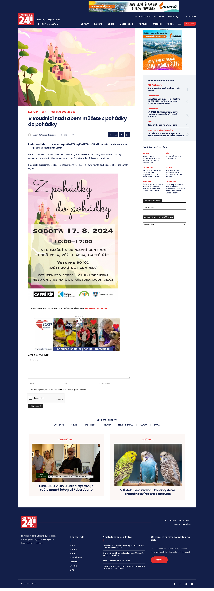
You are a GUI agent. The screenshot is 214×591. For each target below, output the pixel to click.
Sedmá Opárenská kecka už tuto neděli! (164, 89)
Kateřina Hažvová (47, 135)
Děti (44, 112)
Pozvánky (147, 181)
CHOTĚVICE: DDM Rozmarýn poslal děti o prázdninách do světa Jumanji (166, 134)
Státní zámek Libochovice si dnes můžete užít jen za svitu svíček (151, 159)
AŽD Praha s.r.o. (155, 85)
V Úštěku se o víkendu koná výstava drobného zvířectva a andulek (147, 492)
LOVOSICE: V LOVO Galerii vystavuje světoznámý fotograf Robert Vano (66, 487)
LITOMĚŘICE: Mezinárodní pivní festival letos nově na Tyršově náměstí (163, 114)
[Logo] (26, 19)
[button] (177, 17)
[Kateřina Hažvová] (30, 135)
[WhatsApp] (127, 134)
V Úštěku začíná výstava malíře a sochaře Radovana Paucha (174, 173)
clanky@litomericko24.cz (96, 308)
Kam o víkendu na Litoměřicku (162, 125)
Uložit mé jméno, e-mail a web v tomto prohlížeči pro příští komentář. (59, 389)
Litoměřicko (153, 96)
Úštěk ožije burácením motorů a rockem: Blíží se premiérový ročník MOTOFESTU (153, 187)
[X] (115, 134)
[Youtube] (195, 16)
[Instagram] (189, 16)
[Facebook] (186, 16)
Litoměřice (153, 109)
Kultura (33, 112)
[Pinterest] (121, 134)
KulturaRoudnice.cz (62, 112)
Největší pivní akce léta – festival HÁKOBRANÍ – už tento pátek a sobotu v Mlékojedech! (164, 101)
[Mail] (192, 16)
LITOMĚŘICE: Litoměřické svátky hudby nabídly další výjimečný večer (123, 546)
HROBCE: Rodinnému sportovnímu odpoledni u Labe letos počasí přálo (152, 173)
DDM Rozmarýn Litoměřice (160, 130)
